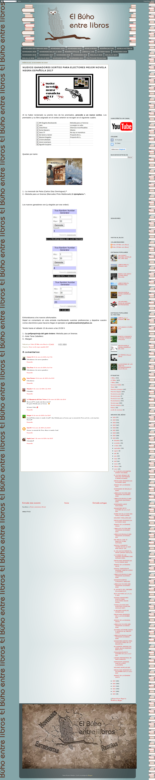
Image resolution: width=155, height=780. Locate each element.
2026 (114, 417)
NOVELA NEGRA (91, 48)
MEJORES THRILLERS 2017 (122, 518)
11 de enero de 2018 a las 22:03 (41, 428)
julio (115, 453)
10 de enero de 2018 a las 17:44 (43, 367)
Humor (113, 387)
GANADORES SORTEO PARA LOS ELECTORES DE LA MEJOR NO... (123, 642)
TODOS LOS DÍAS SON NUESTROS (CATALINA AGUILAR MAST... (122, 606)
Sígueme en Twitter (112, 144)
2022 (114, 428)
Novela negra (115, 403)
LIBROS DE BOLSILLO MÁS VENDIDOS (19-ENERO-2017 (122, 536)
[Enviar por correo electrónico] (59, 344)
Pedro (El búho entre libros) (120, 247)
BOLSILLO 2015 (43, 58)
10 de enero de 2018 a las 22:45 (41, 415)
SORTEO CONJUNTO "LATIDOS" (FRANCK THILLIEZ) (125, 338)
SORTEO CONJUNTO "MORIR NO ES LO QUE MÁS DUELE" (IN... (122, 547)
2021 (114, 430)
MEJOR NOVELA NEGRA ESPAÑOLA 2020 (124, 294)
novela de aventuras (116, 410)
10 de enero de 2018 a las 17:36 (43, 357)
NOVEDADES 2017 (46, 55)
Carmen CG (30, 357)
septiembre (117, 448)
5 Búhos (113, 382)
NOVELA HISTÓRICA (124, 48)
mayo (116, 458)
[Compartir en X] (62, 344)
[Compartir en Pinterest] (66, 344)
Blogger (90, 775)
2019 (114, 435)
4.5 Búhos (113, 380)
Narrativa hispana (116, 391)
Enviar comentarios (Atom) (38, 507)
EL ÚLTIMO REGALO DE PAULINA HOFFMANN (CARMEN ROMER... (122, 477)
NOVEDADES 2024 (58, 48)
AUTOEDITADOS (103, 52)
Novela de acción (116, 394)
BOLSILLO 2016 (28, 58)
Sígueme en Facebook (112, 139)
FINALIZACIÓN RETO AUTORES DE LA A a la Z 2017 (122, 654)
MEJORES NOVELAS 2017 (122, 667)
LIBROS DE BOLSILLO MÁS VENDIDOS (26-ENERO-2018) (122, 500)
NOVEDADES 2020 (29, 52)
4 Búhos (113, 378)
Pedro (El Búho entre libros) (120, 244)
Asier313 (29, 428)
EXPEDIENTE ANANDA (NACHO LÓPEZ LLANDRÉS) (121, 663)
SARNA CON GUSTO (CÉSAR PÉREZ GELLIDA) (124, 275)
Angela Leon (30, 438)
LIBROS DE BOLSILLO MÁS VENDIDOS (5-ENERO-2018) (122, 637)
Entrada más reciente (31, 503)
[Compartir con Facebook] (64, 344)
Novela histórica (115, 401)
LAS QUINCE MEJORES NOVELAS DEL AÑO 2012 (124, 257)
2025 (114, 420)
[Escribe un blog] (61, 344)
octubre (116, 445)
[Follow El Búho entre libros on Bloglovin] (118, 150)
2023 (114, 425)
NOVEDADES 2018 (29, 55)
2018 (114, 438)
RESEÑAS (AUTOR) (107, 48)
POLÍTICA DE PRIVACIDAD (96, 58)
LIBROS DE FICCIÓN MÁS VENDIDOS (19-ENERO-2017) (122, 530)
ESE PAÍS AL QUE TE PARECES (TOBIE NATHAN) (120, 541)
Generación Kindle (116, 385)
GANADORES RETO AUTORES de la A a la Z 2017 (122, 510)
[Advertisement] (64, 486)
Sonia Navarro (31, 378)
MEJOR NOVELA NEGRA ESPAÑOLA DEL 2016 (124, 347)
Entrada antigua (100, 503)
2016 (114, 683)
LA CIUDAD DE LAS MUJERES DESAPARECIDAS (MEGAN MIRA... (123, 556)
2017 (114, 681)
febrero (116, 466)
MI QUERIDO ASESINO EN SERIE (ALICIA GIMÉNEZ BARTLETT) (122, 648)
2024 (114, 422)
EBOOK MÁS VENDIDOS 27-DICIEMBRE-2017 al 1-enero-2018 (123, 671)
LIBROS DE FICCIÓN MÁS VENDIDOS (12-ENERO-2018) (122, 585)
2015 (114, 686)
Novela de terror (116, 398)
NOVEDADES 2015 (80, 55)
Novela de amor (115, 396)
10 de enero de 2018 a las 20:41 (56, 399)
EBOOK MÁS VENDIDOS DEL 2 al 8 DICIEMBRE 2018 (122, 616)
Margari (29, 415)
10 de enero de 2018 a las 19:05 (41, 389)
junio (115, 456)
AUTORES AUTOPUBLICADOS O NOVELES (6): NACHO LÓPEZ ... (123, 631)
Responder (30, 362)
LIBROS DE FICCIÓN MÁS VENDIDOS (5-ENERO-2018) (122, 626)
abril (115, 461)
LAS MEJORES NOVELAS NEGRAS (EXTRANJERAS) (124, 303)
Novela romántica (116, 405)
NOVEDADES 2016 (63, 55)
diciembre (117, 440)
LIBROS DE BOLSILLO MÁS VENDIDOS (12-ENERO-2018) (122, 576)
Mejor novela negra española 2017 (39, 347)
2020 (114, 433)
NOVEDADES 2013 (76, 58)
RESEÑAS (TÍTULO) (72, 52)
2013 (114, 691)
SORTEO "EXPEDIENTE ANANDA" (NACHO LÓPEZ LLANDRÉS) (123, 570)
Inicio (66, 503)
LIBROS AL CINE (88, 52)
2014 (114, 689)
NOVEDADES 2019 (120, 52)
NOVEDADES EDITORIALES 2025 (35, 48)
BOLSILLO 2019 (96, 55)
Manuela (29, 389)
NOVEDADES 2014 (59, 58)
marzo (116, 464)
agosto (116, 451)
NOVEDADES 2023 (75, 48)
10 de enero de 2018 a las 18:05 (45, 378)
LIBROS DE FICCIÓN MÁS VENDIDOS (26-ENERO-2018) (122, 495)
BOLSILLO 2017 (111, 55)
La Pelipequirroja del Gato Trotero (37, 399)
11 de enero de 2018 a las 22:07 (44, 438)
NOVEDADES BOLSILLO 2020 (50, 52)
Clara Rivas (30, 367)
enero (116, 469)
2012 (114, 694)
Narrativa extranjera (117, 389)
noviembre (117, 443)
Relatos (113, 407)
